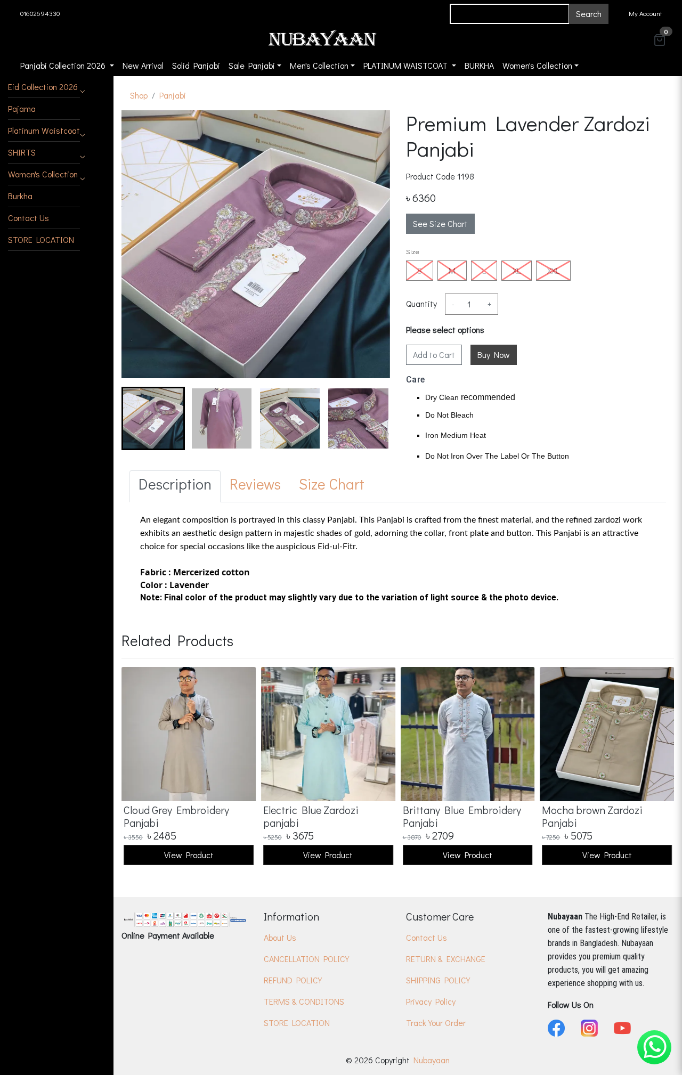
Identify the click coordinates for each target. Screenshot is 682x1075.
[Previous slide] (138, 767)
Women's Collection (43, 174)
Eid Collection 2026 (43, 86)
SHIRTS (22, 152)
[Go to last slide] (138, 418)
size (413, 251)
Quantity (421, 303)
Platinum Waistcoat (44, 130)
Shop (139, 95)
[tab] (175, 486)
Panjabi (172, 95)
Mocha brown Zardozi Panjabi (592, 816)
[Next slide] (372, 418)
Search (589, 13)
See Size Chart (440, 223)
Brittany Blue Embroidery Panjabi (462, 816)
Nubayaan (431, 1059)
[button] (44, 87)
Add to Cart (434, 354)
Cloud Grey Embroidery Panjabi (176, 816)
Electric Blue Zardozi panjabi (311, 816)
